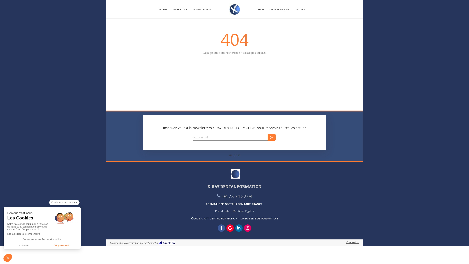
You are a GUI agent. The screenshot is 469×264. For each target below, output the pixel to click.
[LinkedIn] (239, 228)
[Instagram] (247, 228)
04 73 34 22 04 (237, 196)
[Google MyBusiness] (230, 228)
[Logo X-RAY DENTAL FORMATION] (234, 9)
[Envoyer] (272, 137)
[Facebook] (221, 228)
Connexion (352, 242)
